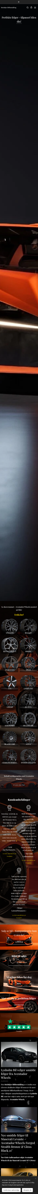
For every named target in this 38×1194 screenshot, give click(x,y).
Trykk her (18, 614)
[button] (27, 7)
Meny (35, 7)
